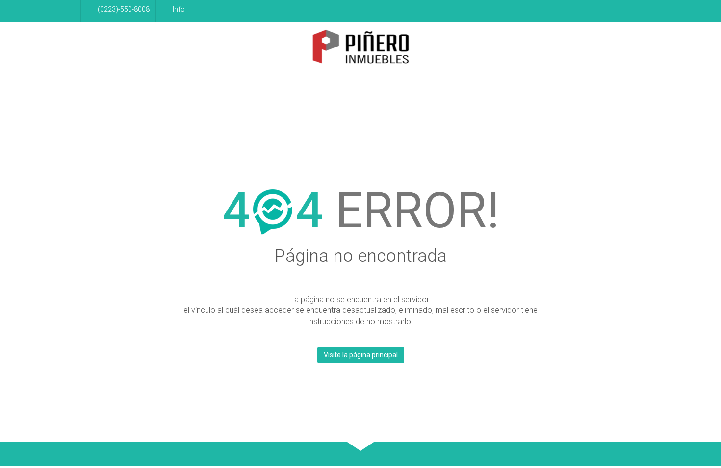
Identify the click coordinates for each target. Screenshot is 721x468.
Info (179, 9)
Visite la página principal (361, 355)
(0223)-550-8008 (124, 9)
